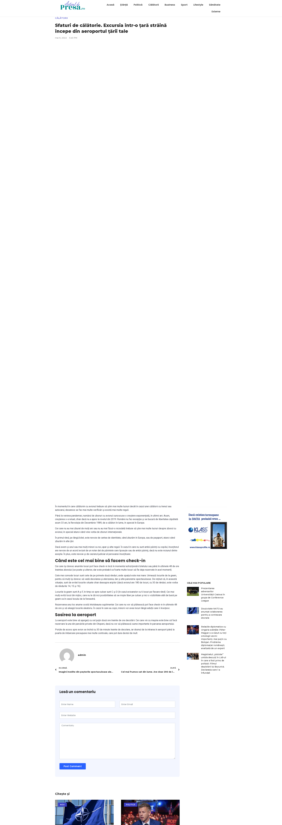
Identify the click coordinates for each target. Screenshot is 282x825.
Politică (138, 4)
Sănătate (214, 4)
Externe (216, 11)
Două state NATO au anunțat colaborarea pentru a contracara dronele (212, 613)
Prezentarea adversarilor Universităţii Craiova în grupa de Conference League (213, 594)
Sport (184, 4)
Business (170, 4)
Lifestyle (198, 4)
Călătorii (153, 4)
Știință (124, 4)
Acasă (110, 4)
